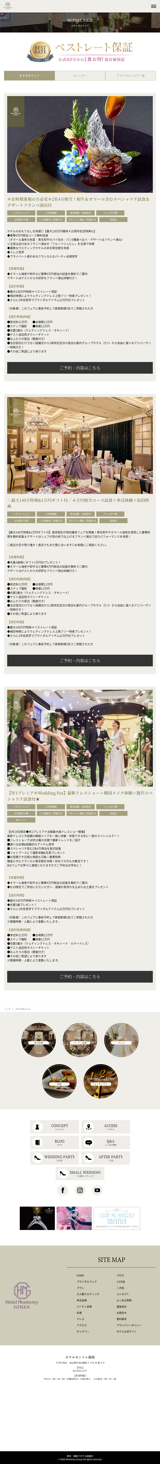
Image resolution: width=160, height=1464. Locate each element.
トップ (7, 1009)
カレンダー (80, 75)
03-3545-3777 (80, 1370)
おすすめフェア (29, 75)
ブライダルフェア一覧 (131, 75)
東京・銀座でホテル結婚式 (80, 1455)
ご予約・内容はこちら (80, 368)
